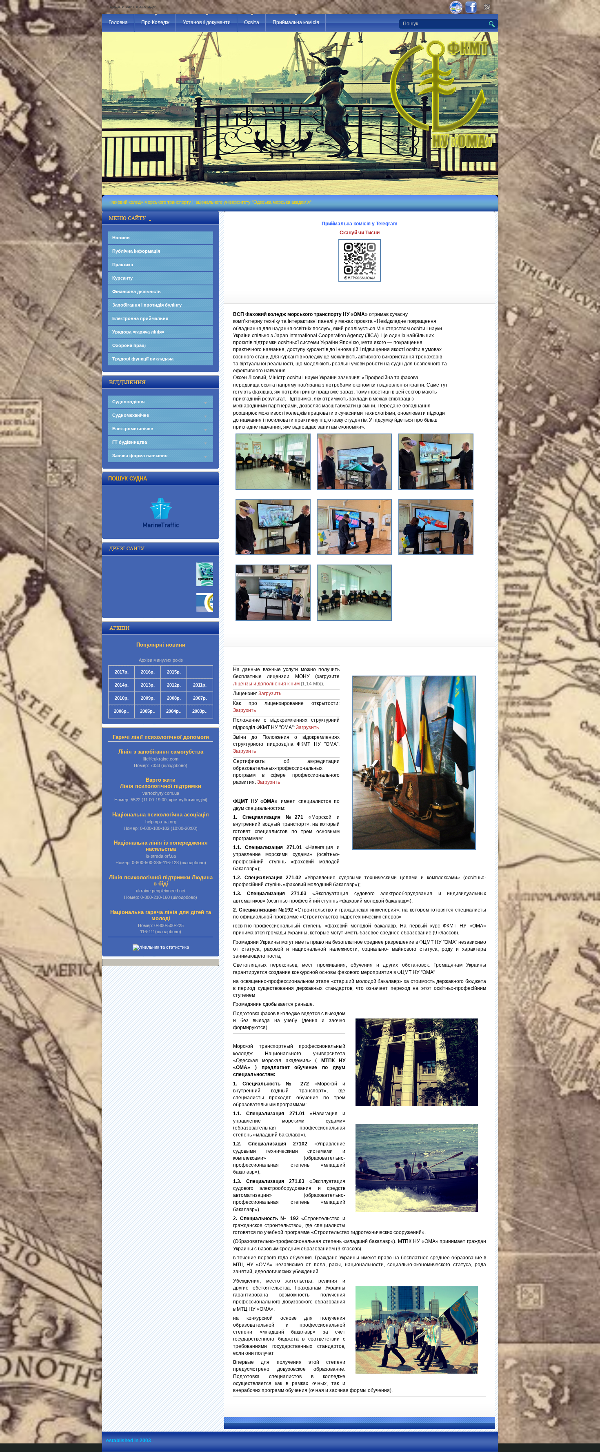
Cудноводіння (128, 401)
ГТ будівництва (129, 442)
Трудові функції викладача (142, 358)
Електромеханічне (132, 428)
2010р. (122, 698)
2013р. (148, 685)
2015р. (174, 671)
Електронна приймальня (140, 318)
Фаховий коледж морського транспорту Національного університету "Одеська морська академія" (210, 202)
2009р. (148, 698)
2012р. (174, 685)
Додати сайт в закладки (133, 6)
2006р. (121, 711)
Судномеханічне (130, 415)
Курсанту (122, 278)
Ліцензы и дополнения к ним (266, 684)
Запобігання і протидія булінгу (147, 304)
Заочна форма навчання (139, 455)
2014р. (122, 685)
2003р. (199, 711)
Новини (121, 237)
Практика (122, 264)
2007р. (200, 698)
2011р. (200, 685)
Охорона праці (129, 345)
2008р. (174, 698)
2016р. (148, 671)
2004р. (173, 711)
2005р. (147, 711)
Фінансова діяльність (136, 291)
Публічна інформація (136, 251)
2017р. (122, 671)
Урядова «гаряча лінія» (138, 331)
